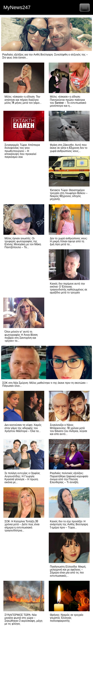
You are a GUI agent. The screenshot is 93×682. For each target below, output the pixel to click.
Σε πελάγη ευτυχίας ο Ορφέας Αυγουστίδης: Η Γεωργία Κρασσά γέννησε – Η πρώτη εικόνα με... (22, 477)
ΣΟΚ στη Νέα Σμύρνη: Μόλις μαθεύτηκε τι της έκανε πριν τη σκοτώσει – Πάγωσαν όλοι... (45, 384)
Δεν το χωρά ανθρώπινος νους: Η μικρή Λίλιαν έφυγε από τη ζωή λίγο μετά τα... (69, 241)
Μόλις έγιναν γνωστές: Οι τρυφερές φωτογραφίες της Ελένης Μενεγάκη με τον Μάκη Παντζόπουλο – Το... (23, 242)
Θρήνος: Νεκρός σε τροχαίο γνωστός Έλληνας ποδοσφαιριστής (66, 617)
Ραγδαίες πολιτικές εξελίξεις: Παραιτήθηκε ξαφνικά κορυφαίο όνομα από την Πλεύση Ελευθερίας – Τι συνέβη (69, 477)
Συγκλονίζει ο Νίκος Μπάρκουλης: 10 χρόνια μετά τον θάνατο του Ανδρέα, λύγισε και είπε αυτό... (68, 429)
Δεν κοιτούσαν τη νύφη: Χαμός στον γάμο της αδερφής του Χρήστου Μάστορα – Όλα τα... (23, 427)
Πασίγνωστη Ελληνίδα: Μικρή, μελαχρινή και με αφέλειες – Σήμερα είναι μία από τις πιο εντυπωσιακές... (68, 570)
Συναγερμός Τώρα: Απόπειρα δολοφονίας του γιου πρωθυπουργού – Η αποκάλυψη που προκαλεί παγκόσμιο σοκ (22, 151)
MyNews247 (16, 7)
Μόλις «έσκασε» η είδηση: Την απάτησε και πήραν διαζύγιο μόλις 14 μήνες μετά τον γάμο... (23, 99)
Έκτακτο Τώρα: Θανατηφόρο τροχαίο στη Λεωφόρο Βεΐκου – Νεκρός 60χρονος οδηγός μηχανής (69, 194)
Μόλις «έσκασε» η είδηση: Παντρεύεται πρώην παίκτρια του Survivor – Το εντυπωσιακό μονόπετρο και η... (68, 100)
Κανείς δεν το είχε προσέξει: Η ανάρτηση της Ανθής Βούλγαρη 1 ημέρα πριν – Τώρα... (69, 524)
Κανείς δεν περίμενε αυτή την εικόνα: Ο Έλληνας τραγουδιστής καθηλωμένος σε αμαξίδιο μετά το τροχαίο (68, 287)
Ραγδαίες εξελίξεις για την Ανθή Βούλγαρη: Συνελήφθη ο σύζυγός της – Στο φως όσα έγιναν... (45, 55)
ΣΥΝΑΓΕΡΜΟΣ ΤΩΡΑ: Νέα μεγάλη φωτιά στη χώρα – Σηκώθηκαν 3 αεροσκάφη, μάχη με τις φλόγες (23, 619)
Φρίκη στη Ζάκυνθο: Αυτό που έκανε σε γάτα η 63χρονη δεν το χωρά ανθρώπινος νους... (68, 147)
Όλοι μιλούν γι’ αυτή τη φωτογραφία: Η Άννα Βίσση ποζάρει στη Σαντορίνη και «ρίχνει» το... (21, 335)
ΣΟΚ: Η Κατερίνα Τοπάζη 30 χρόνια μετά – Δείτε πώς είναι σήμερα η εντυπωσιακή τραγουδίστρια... (22, 525)
